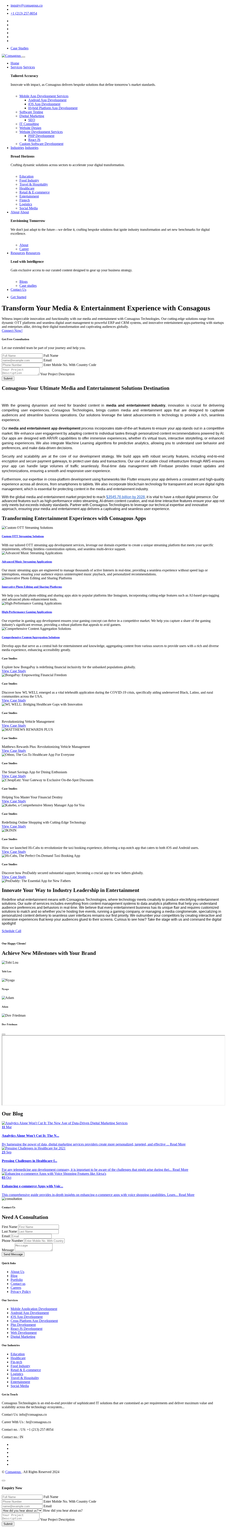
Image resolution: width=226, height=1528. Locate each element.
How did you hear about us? (63, 1510)
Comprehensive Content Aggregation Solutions (31, 637)
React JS (34, 140)
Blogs (23, 281)
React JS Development (26, 1329)
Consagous (13, 1472)
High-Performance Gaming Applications (27, 612)
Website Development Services (41, 132)
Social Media (28, 208)
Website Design (30, 128)
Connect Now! (12, 330)
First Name (10, 1227)
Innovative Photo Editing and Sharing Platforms (32, 586)
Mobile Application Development (34, 1309)
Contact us (18, 1284)
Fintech (24, 200)
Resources (18, 253)
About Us (17, 1272)
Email (47, 360)
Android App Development (47, 100)
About (15, 212)
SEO (31, 120)
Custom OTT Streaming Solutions (23, 536)
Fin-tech (16, 1362)
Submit (8, 378)
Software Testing (31, 112)
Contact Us (18, 289)
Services (16, 67)
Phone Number (13, 1241)
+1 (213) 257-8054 (24, 13)
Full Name (50, 355)
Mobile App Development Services (43, 96)
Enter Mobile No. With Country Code (69, 365)
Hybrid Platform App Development (52, 108)
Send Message (13, 1254)
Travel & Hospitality (33, 184)
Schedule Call (11, 931)
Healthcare (26, 188)
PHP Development (41, 136)
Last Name (10, 1231)
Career (24, 249)
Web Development (24, 1333)
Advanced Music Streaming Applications (27, 561)
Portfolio (17, 1280)
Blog (14, 1276)
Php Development (23, 1325)
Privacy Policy (21, 1291)
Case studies (28, 285)
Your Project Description (57, 374)
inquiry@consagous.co (27, 5)
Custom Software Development (41, 144)
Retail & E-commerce (34, 192)
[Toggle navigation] (23, 57)
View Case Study (14, 671)
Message (8, 1250)
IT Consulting (29, 124)
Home (15, 63)
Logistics (25, 204)
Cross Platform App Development (34, 1321)
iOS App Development (44, 104)
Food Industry (29, 180)
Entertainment (29, 196)
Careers (16, 1288)
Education (26, 176)
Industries (17, 148)
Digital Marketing (31, 116)
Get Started (18, 297)
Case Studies (19, 48)
